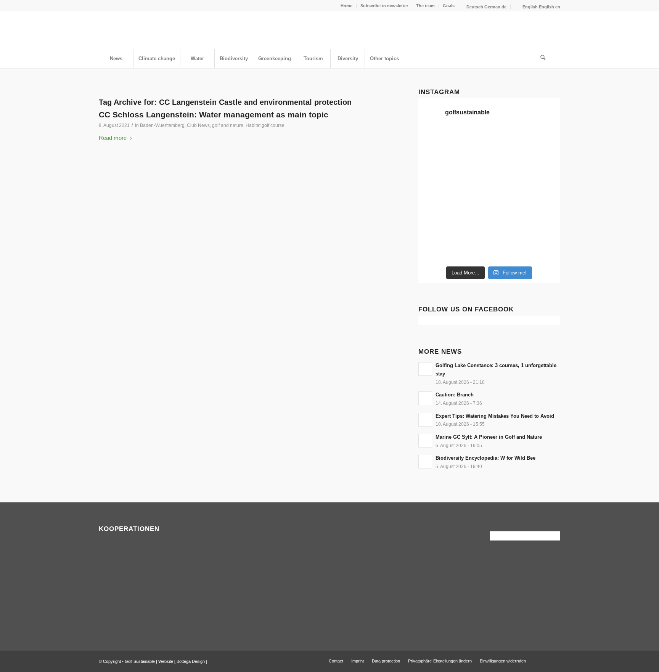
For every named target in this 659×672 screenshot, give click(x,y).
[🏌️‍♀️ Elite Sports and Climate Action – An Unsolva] (434, 229)
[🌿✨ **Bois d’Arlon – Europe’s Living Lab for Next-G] (434, 251)
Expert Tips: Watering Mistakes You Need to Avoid (495, 416)
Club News (198, 125)
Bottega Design (191, 661)
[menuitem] (347, 6)
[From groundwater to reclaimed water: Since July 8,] (471, 184)
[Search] (543, 58)
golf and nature (227, 125)
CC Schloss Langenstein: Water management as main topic (213, 114)
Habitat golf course (265, 125)
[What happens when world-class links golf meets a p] (471, 206)
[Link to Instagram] (554, 660)
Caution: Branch (455, 395)
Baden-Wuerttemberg (162, 125)
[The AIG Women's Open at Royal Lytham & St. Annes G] (434, 162)
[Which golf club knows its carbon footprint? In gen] (471, 229)
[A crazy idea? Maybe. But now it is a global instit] (543, 162)
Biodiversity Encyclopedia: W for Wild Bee (485, 458)
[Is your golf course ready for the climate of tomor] (507, 206)
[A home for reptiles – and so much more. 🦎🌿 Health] (471, 162)
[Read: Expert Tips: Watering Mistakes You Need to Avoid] (425, 420)
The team (425, 5)
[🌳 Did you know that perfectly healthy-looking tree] (471, 140)
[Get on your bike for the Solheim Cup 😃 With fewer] (543, 206)
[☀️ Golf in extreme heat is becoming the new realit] (507, 229)
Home (346, 5)
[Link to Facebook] (543, 660)
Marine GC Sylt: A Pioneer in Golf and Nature (489, 437)
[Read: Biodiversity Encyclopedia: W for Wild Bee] (425, 461)
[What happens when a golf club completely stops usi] (471, 251)
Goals (449, 5)
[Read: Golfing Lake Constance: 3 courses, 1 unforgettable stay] (425, 369)
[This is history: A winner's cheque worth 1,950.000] (543, 184)
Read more (113, 138)
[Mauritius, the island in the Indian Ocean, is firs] (543, 251)
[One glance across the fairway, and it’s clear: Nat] (543, 229)
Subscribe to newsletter (384, 5)
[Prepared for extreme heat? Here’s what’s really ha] (434, 206)
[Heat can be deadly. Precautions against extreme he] (507, 140)
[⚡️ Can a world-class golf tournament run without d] (434, 184)
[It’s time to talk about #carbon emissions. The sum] (434, 140)
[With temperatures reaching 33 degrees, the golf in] (507, 162)
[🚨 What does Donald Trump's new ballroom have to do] (507, 251)
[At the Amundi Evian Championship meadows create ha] (507, 184)
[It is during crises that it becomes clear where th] (543, 140)
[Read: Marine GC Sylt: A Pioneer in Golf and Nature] (425, 440)
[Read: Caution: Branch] (425, 398)
